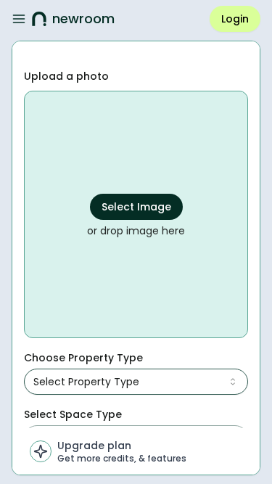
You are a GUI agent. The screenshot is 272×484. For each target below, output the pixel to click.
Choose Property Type (83, 358)
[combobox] (136, 382)
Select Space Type (73, 414)
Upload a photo (66, 76)
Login (235, 19)
